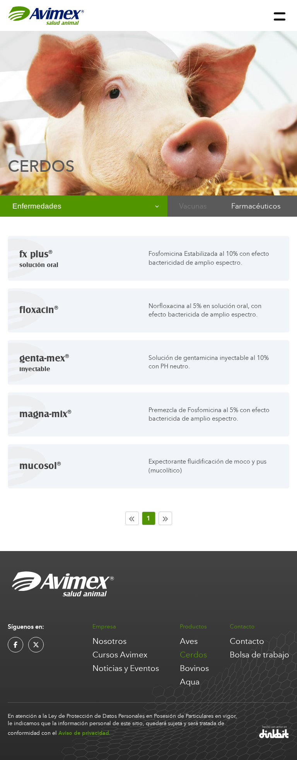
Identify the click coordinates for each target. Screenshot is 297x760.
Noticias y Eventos (125, 668)
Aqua (190, 682)
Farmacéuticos (255, 206)
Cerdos (193, 655)
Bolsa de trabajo (259, 655)
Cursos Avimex (119, 655)
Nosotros (109, 641)
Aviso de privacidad (83, 733)
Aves (189, 641)
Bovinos (194, 668)
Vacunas (193, 206)
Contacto (247, 641)
